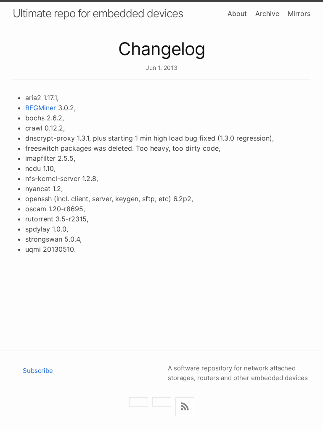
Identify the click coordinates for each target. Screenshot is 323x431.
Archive (267, 13)
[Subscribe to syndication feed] (184, 406)
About (237, 13)
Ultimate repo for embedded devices (98, 13)
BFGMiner (40, 108)
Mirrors (299, 13)
